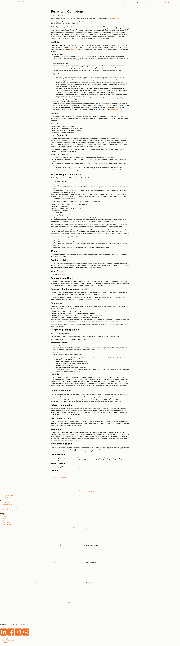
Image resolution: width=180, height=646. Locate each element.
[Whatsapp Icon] (25, 635)
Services (132, 2)
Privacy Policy (74, 49)
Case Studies (145, 2)
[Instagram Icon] (18, 635)
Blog (138, 2)
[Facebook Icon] (11, 635)
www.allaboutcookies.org (116, 109)
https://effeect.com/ (114, 18)
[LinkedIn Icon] (3, 635)
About (125, 2)
